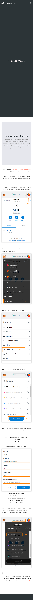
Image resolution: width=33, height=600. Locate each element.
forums (22, 580)
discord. (27, 580)
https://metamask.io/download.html (21, 169)
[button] (30, 3)
